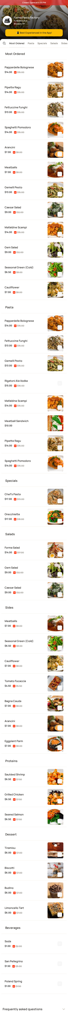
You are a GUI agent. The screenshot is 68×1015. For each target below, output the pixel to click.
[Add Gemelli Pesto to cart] (59, 194)
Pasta (31, 43)
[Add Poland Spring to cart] (59, 983)
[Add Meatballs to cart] (59, 174)
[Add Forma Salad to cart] (59, 554)
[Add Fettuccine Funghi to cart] (59, 114)
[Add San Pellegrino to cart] (59, 963)
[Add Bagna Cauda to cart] (59, 707)
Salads (54, 43)
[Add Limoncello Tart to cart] (59, 914)
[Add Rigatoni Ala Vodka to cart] (59, 383)
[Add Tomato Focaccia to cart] (59, 687)
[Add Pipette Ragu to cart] (59, 94)
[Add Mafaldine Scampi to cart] (59, 234)
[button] (3, 43)
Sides (64, 43)
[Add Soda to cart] (59, 943)
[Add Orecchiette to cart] (59, 521)
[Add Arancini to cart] (59, 154)
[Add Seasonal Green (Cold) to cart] (59, 274)
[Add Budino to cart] (59, 894)
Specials (42, 43)
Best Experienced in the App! (34, 32)
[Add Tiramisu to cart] (59, 854)
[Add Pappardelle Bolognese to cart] (59, 74)
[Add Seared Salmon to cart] (59, 821)
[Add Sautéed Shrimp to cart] (59, 781)
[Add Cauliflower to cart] (59, 294)
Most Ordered (16, 43)
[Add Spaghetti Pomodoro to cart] (59, 134)
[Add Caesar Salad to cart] (59, 214)
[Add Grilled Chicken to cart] (59, 801)
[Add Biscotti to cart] (59, 874)
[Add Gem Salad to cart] (59, 254)
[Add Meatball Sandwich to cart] (59, 427)
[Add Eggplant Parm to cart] (59, 748)
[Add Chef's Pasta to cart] (59, 501)
